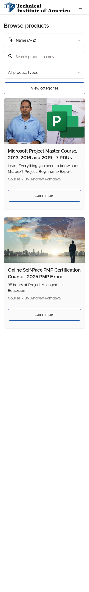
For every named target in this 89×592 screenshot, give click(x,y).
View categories (44, 88)
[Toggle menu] (80, 7)
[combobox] (44, 40)
